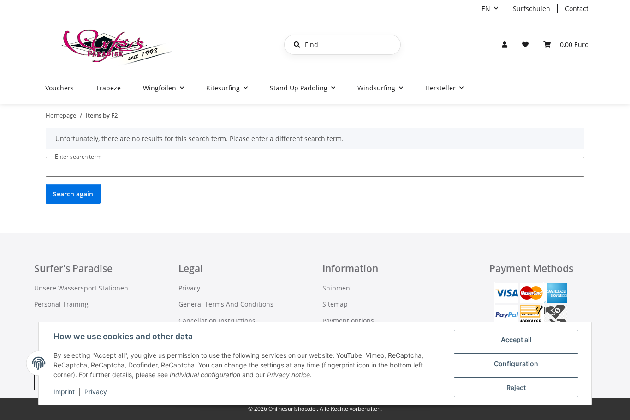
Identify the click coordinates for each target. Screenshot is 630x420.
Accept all (516, 339)
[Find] (297, 44)
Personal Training (61, 304)
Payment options (348, 320)
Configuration (516, 363)
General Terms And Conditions (225, 304)
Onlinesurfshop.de (292, 409)
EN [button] (485, 8)
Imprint (64, 392)
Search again (73, 193)
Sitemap (335, 304)
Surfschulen (531, 8)
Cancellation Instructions (217, 320)
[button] (504, 44)
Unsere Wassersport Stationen (81, 288)
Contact (576, 8)
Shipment (337, 288)
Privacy (95, 392)
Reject (516, 387)
